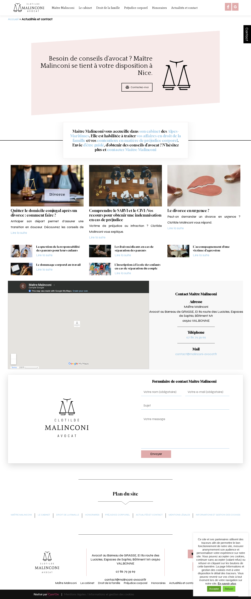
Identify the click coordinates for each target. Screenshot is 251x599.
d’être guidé (93, 145)
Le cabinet (85, 8)
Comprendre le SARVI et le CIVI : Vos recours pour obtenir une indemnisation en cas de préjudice (125, 215)
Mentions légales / (76, 594)
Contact (247, 34)
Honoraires (159, 8)
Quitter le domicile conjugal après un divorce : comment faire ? (44, 212)
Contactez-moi (140, 87)
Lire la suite (19, 233)
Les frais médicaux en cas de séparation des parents (134, 248)
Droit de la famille (108, 8)
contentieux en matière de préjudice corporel (137, 140)
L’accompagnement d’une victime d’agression (211, 248)
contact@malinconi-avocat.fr (196, 354)
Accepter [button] (214, 588)
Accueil (13, 19)
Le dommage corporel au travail (58, 264)
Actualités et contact (184, 8)
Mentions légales (179, 514)
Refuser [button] (229, 588)
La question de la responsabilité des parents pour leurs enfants (58, 248)
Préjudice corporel (136, 8)
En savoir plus (227, 583)
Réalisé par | (48, 594)
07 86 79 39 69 (196, 337)
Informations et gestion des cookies (218, 514)
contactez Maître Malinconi (131, 149)
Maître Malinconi (63, 8)
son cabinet (149, 131)
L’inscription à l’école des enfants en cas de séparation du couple (137, 266)
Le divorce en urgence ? (188, 210)
